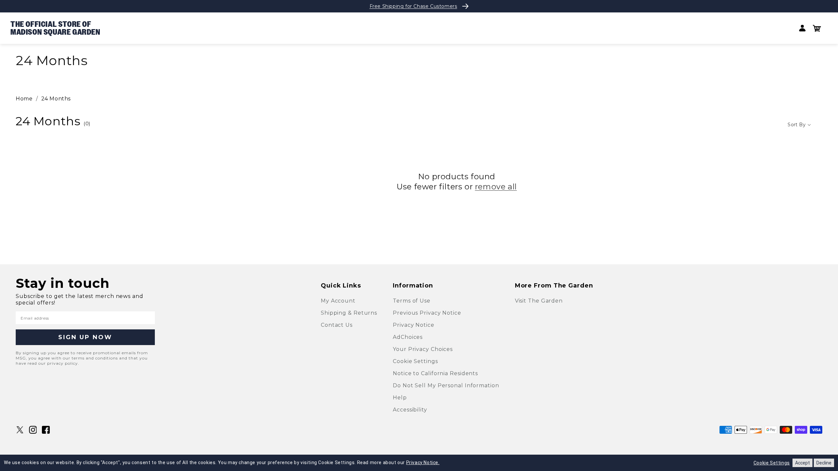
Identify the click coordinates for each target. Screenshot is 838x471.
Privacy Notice (413, 325)
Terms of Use (411, 301)
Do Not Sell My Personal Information (446, 385)
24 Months (56, 99)
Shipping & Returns (349, 313)
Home (24, 99)
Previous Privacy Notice (427, 313)
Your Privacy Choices (423, 349)
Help (400, 397)
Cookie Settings (415, 361)
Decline (823, 462)
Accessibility (410, 410)
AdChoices (408, 337)
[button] (817, 28)
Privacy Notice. (423, 462)
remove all (496, 186)
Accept (802, 462)
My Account (338, 301)
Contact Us (337, 325)
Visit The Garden (539, 301)
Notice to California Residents (435, 373)
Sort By (797, 125)
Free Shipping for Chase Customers (413, 6)
